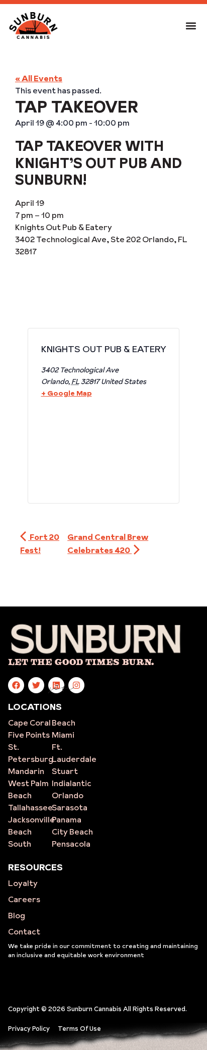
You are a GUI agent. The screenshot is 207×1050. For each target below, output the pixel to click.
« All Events (38, 78)
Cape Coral (29, 722)
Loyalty (23, 883)
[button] (190, 25)
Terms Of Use (79, 1028)
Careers (24, 899)
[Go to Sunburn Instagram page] (76, 685)
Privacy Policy (29, 1028)
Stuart (65, 771)
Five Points (29, 734)
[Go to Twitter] (36, 685)
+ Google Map (66, 393)
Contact (24, 931)
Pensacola (71, 843)
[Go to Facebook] (16, 685)
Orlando (67, 795)
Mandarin (26, 771)
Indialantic (71, 783)
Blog (16, 915)
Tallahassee (30, 807)
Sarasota (69, 807)
